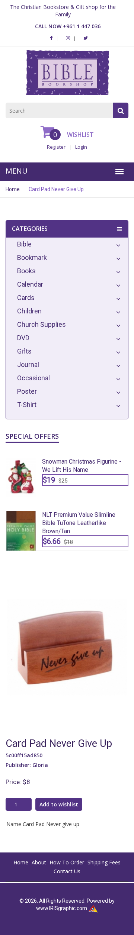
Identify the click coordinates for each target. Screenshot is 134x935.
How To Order (67, 862)
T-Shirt (26, 405)
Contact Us (67, 871)
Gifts (24, 351)
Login (81, 147)
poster (27, 391)
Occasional (33, 378)
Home (13, 189)
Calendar (30, 284)
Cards (26, 298)
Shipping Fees (104, 862)
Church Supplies (41, 324)
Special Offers (32, 436)
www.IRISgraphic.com (61, 908)
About (39, 862)
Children (29, 311)
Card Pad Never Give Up (56, 189)
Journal (28, 364)
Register (56, 147)
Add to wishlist (58, 804)
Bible (24, 244)
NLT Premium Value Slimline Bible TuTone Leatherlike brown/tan (78, 523)
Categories (30, 229)
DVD (23, 338)
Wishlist (80, 134)
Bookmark (32, 257)
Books (26, 271)
